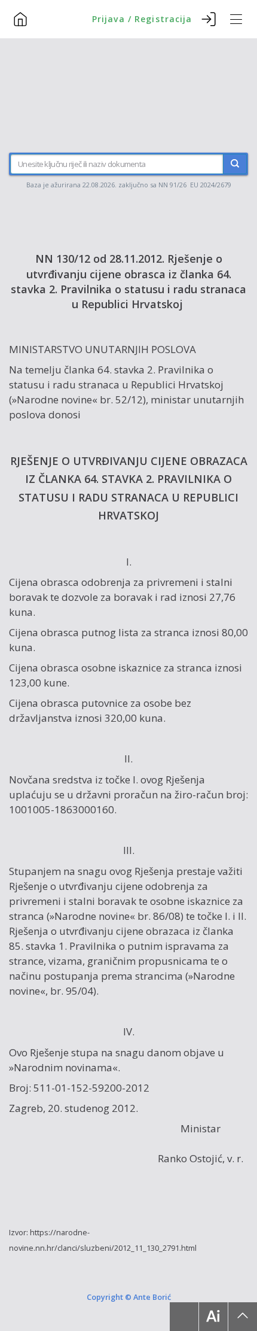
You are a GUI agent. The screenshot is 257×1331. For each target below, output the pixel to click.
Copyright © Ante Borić (129, 1296)
